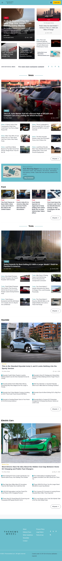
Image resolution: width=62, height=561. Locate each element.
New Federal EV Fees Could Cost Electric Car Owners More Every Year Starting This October (15, 476)
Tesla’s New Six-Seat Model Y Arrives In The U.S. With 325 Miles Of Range (48, 27)
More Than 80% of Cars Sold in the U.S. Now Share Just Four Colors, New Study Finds (10, 138)
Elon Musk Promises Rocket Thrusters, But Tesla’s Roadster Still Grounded (9, 278)
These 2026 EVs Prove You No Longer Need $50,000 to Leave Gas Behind (45, 485)
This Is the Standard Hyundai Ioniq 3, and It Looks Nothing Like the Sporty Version (29, 367)
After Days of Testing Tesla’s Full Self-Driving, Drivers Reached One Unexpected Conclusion (40, 278)
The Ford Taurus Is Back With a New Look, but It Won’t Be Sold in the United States (7, 205)
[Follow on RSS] (58, 66)
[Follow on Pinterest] (55, 66)
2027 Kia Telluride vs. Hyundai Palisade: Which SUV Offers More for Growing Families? (45, 384)
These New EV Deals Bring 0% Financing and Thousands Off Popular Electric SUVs (15, 499)
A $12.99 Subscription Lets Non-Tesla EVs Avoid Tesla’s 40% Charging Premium (14, 492)
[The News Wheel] (9, 2)
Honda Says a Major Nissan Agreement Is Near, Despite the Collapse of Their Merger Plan (8, 52)
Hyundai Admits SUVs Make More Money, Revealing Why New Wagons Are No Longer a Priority (14, 385)
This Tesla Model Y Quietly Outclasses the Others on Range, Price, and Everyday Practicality (41, 289)
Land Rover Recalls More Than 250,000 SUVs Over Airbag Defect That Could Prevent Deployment (41, 149)
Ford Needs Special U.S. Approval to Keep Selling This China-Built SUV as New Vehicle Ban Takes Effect (38, 207)
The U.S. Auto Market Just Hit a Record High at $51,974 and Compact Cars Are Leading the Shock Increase (28, 115)
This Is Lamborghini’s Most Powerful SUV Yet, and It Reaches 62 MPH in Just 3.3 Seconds (40, 127)
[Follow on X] (52, 66)
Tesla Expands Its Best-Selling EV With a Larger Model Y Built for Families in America (31, 265)
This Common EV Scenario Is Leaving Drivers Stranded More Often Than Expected (46, 492)
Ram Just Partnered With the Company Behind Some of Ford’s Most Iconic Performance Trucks (43, 43)
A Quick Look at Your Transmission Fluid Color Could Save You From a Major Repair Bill (9, 127)
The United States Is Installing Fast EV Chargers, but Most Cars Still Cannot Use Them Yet (45, 477)
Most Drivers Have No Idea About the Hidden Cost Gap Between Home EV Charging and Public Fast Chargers (30, 468)
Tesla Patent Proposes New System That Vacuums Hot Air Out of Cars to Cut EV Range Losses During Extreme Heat (10, 290)
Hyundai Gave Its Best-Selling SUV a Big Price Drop (46, 393)
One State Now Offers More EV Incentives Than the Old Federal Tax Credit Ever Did (14, 485)
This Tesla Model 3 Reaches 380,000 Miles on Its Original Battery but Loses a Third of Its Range (40, 302)
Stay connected (28, 177)
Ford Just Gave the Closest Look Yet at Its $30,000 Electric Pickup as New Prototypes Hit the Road (54, 206)
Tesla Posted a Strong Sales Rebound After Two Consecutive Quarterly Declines (26, 52)
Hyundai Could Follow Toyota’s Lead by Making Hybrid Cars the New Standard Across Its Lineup (15, 377)
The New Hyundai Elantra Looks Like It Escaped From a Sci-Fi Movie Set (40, 138)
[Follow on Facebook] (48, 66)
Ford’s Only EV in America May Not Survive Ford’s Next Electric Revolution (23, 205)
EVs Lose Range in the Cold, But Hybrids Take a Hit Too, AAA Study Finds (46, 499)
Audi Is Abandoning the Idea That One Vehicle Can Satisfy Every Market (17, 23)
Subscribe (56, 2)
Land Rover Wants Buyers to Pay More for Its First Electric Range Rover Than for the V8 (10, 149)
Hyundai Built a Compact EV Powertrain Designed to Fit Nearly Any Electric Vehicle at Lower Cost (45, 401)
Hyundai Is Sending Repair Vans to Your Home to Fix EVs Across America (15, 400)
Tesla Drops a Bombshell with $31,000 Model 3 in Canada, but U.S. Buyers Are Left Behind (10, 302)
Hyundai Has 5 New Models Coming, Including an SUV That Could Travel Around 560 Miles (15, 393)
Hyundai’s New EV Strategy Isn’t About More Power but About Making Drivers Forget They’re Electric (45, 377)
